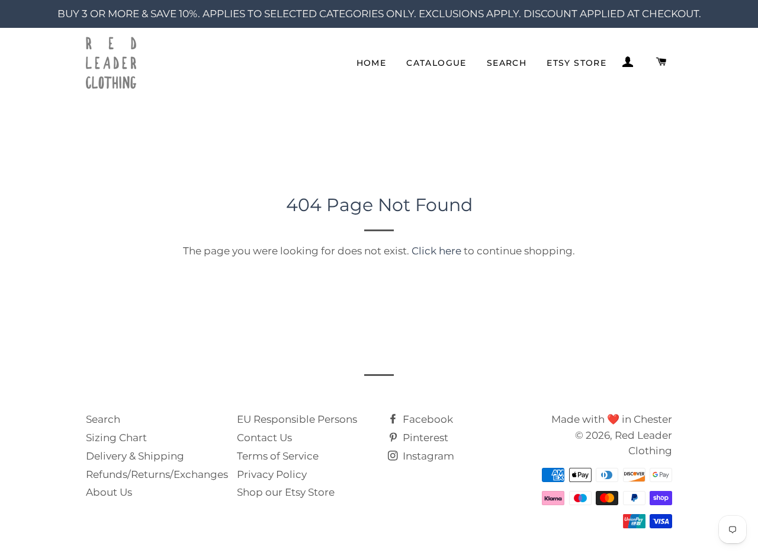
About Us (109, 492)
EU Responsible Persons (297, 419)
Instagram (427, 456)
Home (371, 63)
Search (506, 63)
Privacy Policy (272, 474)
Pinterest (424, 438)
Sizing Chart (116, 438)
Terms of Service (278, 456)
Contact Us (264, 438)
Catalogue (436, 63)
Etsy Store (576, 63)
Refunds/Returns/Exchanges (157, 474)
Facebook (426, 419)
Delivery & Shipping (135, 456)
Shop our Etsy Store (286, 492)
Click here (436, 251)
